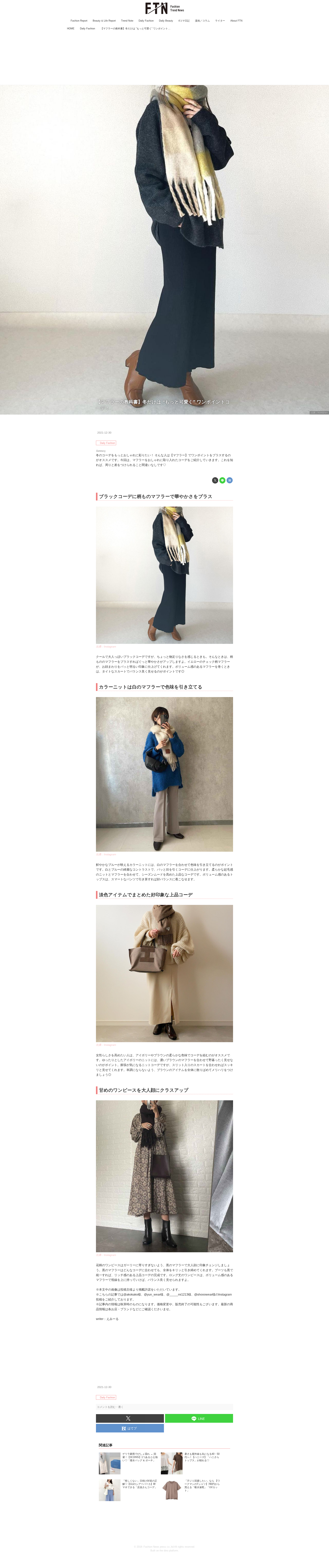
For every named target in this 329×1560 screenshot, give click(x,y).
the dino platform (169, 1550)
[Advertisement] (164, 58)
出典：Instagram (319, 412)
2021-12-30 (104, 432)
